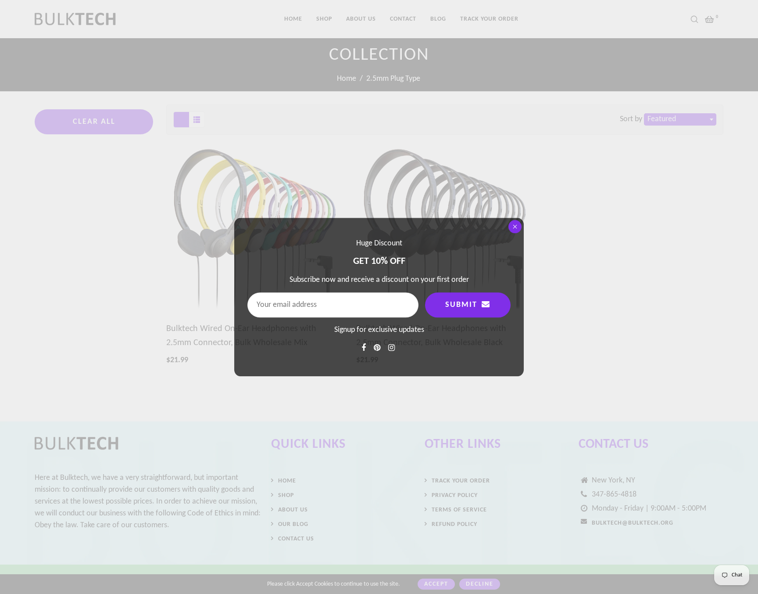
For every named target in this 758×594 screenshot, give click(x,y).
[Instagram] (392, 348)
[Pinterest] (378, 348)
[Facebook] (364, 348)
